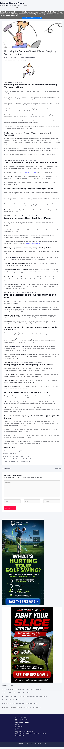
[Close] (54, 365)
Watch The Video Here (32, 379)
